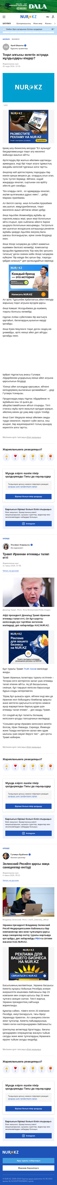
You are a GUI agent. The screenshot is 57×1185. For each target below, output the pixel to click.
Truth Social (30, 669)
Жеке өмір (37, 23)
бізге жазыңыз (34, 437)
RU (47, 17)
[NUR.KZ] (28, 17)
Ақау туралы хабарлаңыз (28, 1161)
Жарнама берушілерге (28, 1168)
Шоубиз (7, 23)
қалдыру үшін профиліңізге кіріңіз (22, 486)
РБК (37, 938)
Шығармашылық (23, 23)
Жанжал (48, 23)
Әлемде (6, 539)
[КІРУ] (53, 17)
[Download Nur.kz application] (28, 6)
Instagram (30, 524)
